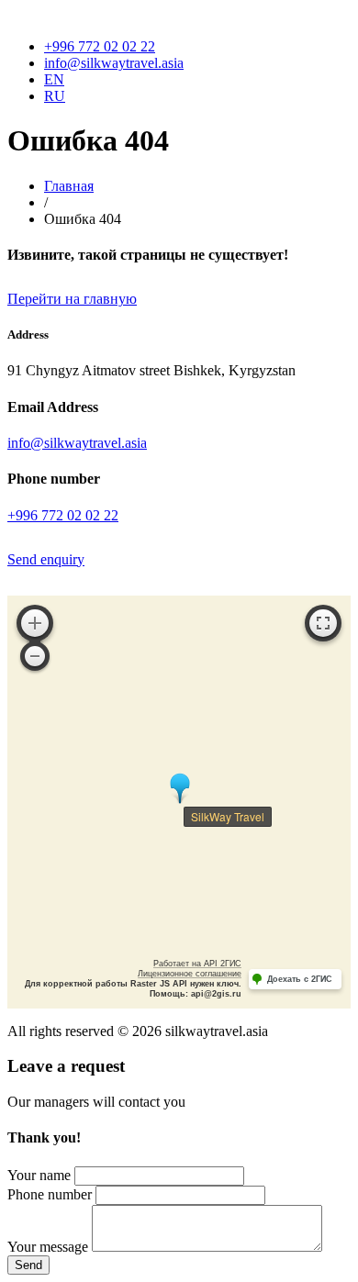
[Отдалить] (35, 656)
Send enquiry (45, 559)
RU (54, 96)
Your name (39, 1175)
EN (54, 79)
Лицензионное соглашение (189, 973)
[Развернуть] (323, 623)
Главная (69, 186)
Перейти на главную (72, 299)
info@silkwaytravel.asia (114, 63)
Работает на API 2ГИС (197, 963)
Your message (47, 1246)
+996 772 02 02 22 (99, 46)
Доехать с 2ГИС (299, 979)
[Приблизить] (35, 623)
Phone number (49, 1194)
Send (28, 1265)
